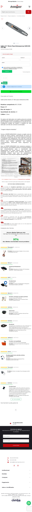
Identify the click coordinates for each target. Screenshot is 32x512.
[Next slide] (29, 28)
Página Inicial (4, 15)
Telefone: (22, 57)
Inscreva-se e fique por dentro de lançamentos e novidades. (16, 431)
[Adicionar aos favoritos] (2, 19)
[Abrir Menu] (2, 7)
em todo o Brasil (16, 1)
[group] (16, 423)
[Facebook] (14, 466)
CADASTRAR (16, 445)
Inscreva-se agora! (16, 429)
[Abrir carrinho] (29, 7)
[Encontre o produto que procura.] (28, 12)
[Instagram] (18, 466)
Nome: (3, 57)
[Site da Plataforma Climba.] (16, 500)
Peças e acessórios (12, 15)
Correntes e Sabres (21, 15)
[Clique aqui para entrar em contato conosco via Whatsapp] (29, 503)
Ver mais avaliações (16, 399)
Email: (3, 62)
